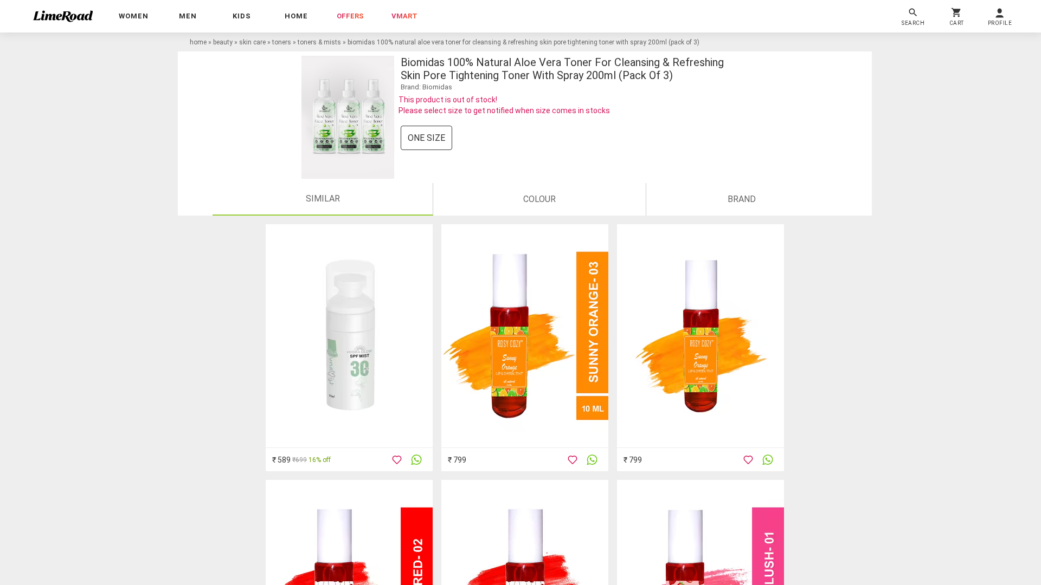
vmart (404, 16)
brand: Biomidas (426, 87)
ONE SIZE (426, 138)
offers (350, 16)
